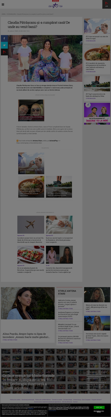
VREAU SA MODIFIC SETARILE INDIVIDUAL (99, 411)
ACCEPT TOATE (99, 407)
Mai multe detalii (31, 408)
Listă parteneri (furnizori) (52, 410)
